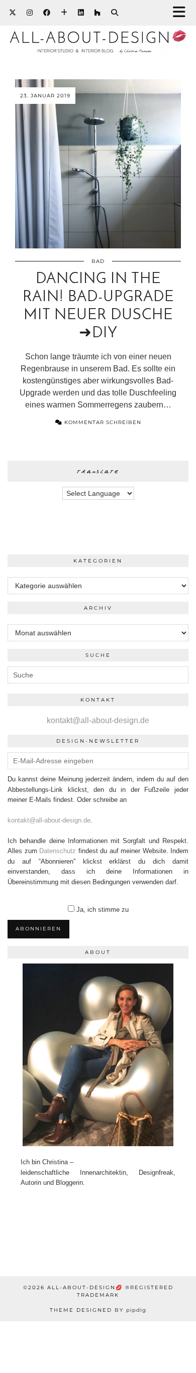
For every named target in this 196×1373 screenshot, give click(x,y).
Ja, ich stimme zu (102, 909)
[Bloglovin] (64, 12)
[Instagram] (30, 12)
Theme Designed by (98, 1310)
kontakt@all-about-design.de (98, 720)
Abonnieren (38, 928)
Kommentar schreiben (101, 422)
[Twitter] (13, 12)
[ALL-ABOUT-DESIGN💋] (98, 38)
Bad (98, 261)
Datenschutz (57, 851)
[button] (182, 13)
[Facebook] (47, 12)
